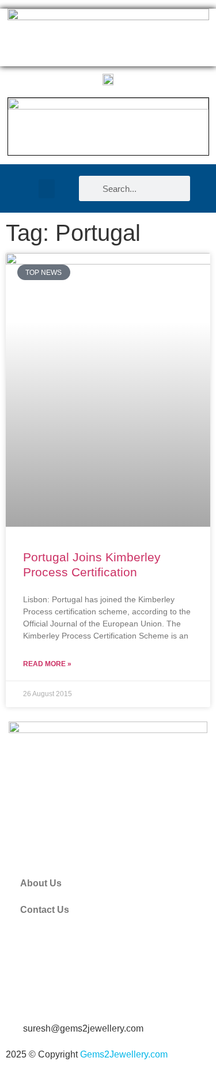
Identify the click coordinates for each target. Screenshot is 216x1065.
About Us (41, 883)
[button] (47, 188)
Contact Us (44, 910)
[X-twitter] (54, 994)
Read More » (47, 664)
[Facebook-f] (23, 994)
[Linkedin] (85, 994)
